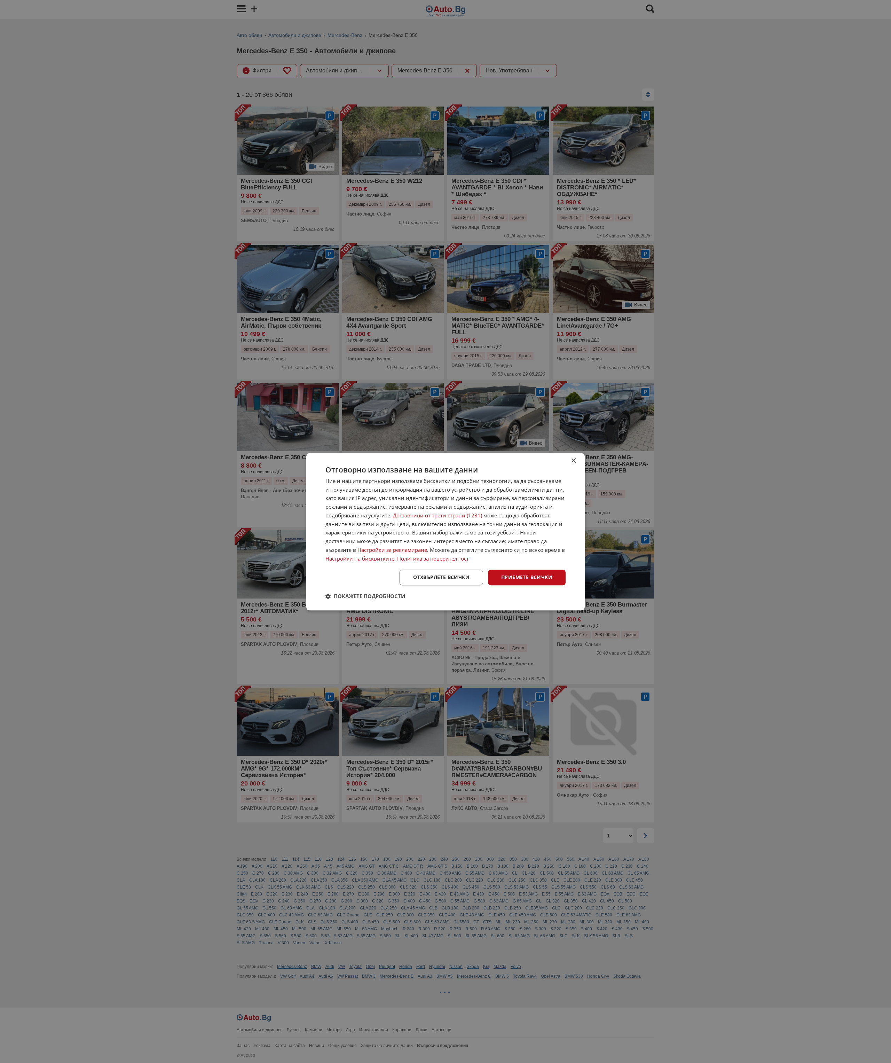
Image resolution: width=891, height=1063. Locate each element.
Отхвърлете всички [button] (441, 577)
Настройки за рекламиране (392, 549)
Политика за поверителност (433, 558)
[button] (365, 596)
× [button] (573, 460)
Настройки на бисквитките (359, 558)
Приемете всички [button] (526, 577)
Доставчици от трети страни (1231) (437, 515)
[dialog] (445, 532)
